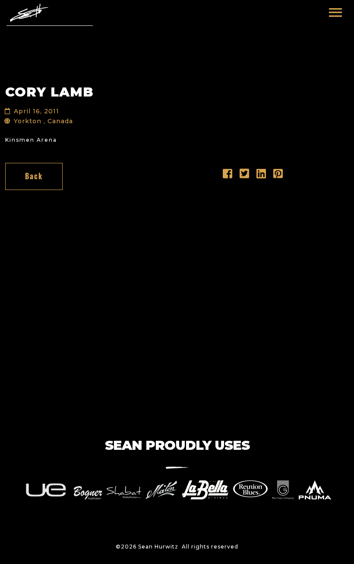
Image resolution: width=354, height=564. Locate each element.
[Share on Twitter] (244, 175)
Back (34, 176)
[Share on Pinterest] (278, 175)
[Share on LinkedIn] (261, 175)
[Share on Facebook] (227, 175)
